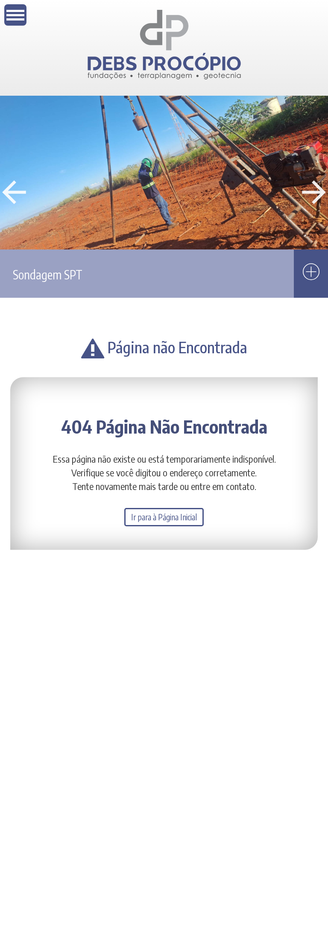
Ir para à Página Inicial (164, 517)
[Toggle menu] (15, 15)
